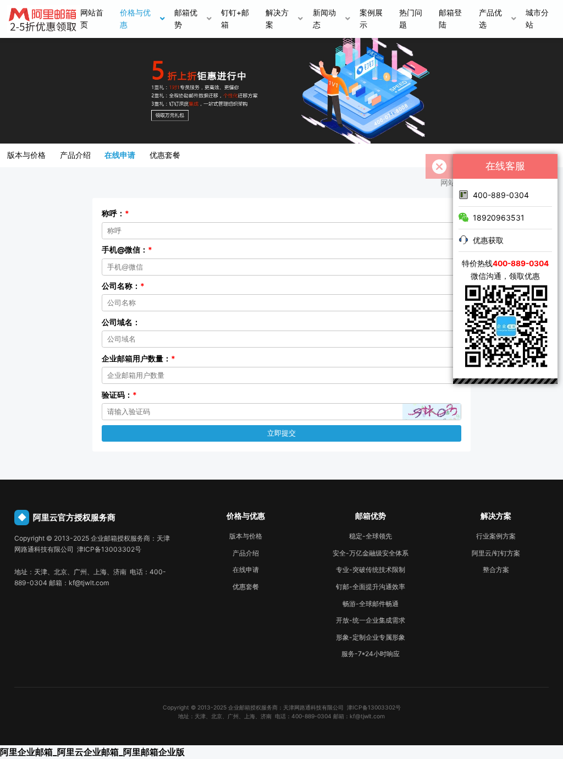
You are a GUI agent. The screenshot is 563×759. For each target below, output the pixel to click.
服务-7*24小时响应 (370, 654)
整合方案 (496, 569)
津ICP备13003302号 (374, 707)
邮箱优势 (185, 18)
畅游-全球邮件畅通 (371, 604)
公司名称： (123, 286)
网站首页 (91, 18)
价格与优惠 (135, 18)
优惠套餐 (165, 155)
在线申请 (119, 155)
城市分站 (537, 18)
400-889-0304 (501, 195)
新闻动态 (324, 18)
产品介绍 (75, 155)
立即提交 (281, 433)
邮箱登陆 (450, 18)
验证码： (119, 395)
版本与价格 (26, 155)
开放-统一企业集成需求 (370, 620)
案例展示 (371, 18)
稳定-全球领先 (370, 536)
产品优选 (490, 18)
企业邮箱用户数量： (138, 358)
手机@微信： (127, 249)
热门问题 (410, 18)
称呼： (115, 213)
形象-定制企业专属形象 (370, 637)
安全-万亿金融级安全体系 (371, 553)
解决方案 (277, 18)
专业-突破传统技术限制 (370, 569)
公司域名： (121, 322)
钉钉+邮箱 (235, 18)
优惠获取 (488, 240)
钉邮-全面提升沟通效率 (370, 586)
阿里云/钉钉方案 (496, 553)
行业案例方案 (496, 536)
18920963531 (499, 217)
